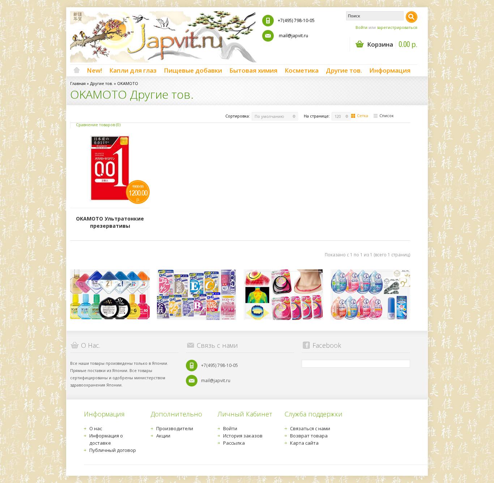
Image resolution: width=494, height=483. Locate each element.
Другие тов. (344, 70)
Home (76, 70)
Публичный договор (112, 450)
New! (94, 70)
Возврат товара (309, 435)
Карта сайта (304, 443)
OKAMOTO (127, 83)
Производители (174, 428)
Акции (163, 435)
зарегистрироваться (397, 27)
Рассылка (234, 443)
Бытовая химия (253, 70)
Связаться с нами (310, 428)
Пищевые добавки (193, 70)
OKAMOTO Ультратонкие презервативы (110, 222)
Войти (361, 27)
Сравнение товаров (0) (98, 124)
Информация (389, 70)
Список (386, 115)
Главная (78, 83)
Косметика (302, 70)
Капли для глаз (133, 70)
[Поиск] (411, 17)
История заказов (243, 435)
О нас (95, 428)
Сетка (362, 115)
